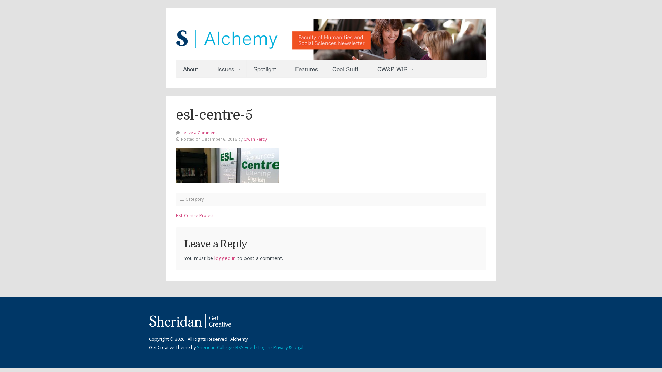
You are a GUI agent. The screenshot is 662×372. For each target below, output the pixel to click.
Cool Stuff (345, 68)
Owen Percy (255, 139)
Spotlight (264, 68)
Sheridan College (214, 347)
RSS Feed (245, 347)
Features (306, 68)
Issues (226, 68)
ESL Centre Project (195, 215)
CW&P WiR (392, 68)
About (190, 68)
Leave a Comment (199, 132)
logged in (225, 258)
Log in (264, 347)
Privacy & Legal (288, 347)
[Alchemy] (331, 36)
